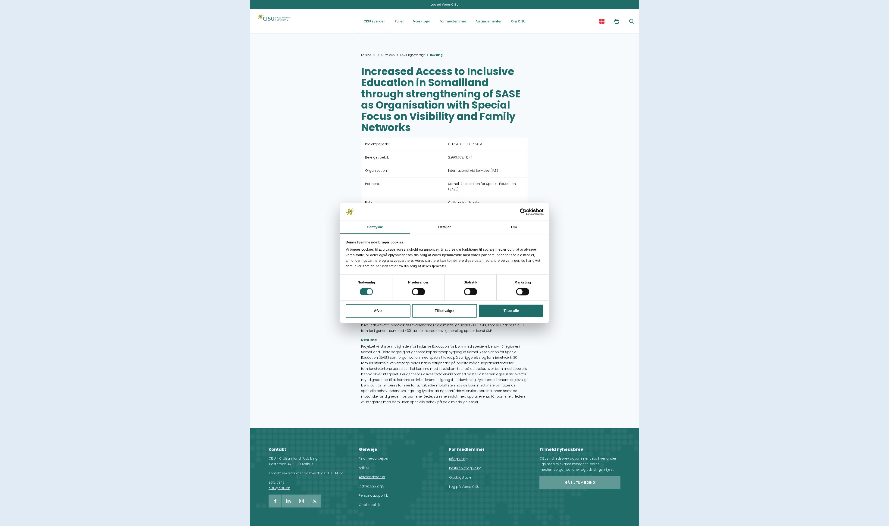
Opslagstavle (460, 477)
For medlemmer (452, 21)
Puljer (399, 21)
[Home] (274, 21)
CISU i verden (374, 21)
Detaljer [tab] (444, 227)
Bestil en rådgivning (465, 468)
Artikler (364, 467)
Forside (366, 55)
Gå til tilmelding (580, 482)
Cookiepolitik (369, 504)
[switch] (418, 291)
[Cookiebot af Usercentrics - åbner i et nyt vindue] (523, 211)
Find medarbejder (373, 458)
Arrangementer (489, 21)
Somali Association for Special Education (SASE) (482, 186)
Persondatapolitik (373, 495)
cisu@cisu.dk (279, 488)
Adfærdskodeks (372, 477)
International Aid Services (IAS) (473, 170)
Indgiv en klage (371, 486)
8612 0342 (276, 482)
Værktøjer (421, 21)
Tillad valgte (444, 311)
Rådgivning (458, 459)
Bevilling (436, 55)
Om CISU (518, 21)
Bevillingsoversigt (412, 55)
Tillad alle (511, 311)
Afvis (378, 311)
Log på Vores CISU (445, 4)
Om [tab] (514, 227)
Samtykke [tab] (375, 227)
